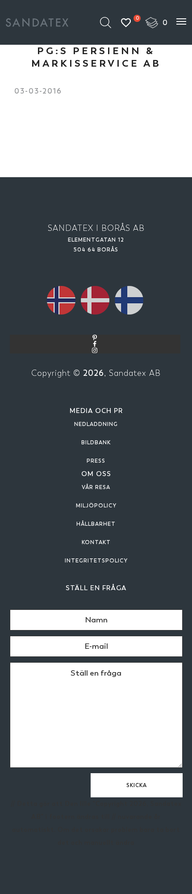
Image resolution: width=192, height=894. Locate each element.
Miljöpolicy (96, 505)
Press (96, 461)
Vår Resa (96, 487)
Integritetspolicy (96, 561)
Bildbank (96, 442)
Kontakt (96, 542)
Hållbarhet (96, 524)
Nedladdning (96, 424)
